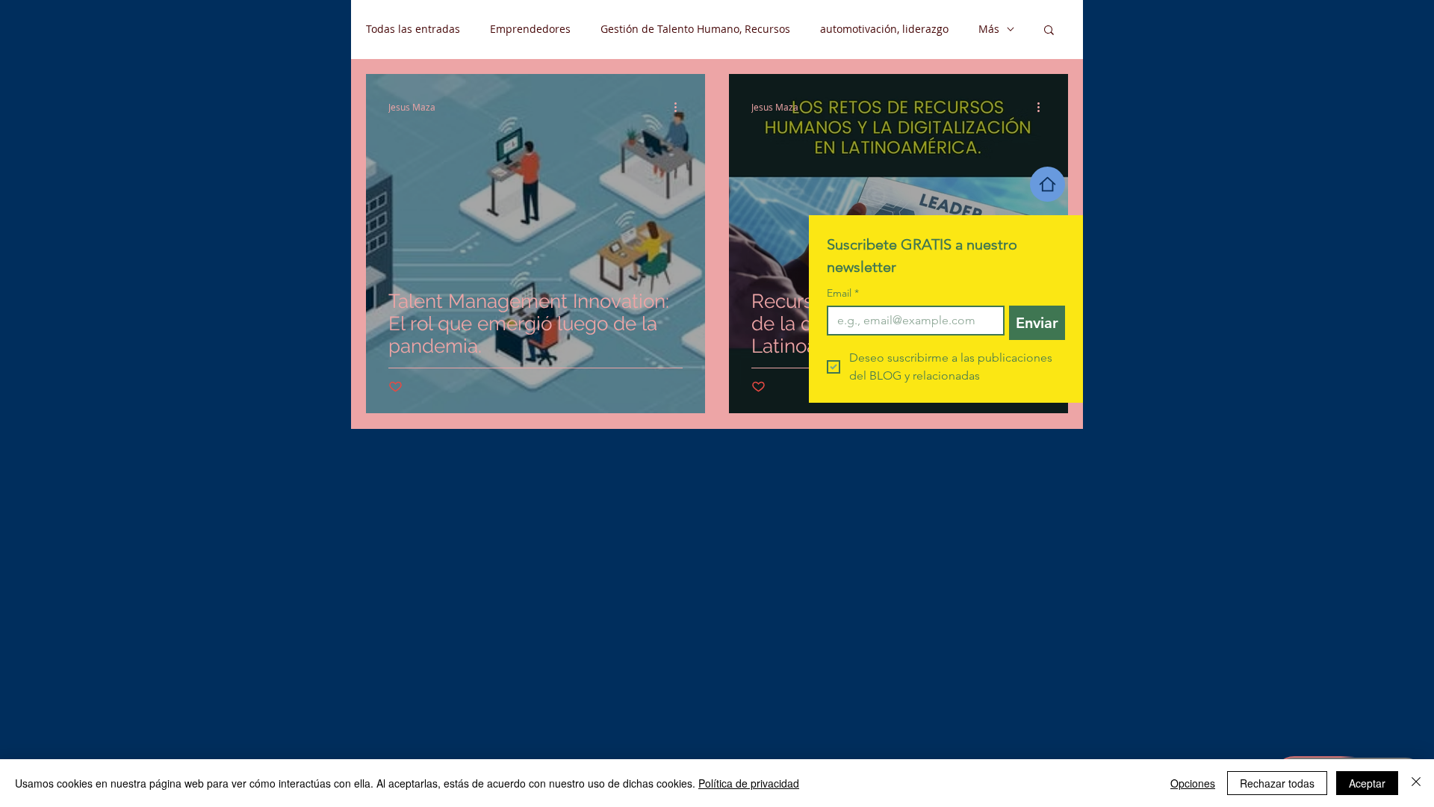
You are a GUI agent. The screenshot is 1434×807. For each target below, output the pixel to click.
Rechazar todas (1277, 783)
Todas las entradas (413, 29)
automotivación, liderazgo (884, 29)
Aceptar (1367, 783)
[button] (1049, 31)
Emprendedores (530, 29)
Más (988, 29)
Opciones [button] (1192, 783)
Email (843, 293)
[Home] (1047, 184)
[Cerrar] (1416, 783)
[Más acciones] (680, 107)
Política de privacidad (748, 783)
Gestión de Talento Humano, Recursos (695, 29)
